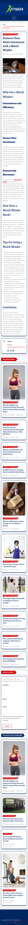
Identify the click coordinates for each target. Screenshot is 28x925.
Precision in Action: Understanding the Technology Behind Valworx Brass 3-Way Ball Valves (13, 430)
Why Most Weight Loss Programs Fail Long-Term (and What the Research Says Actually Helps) (14, 408)
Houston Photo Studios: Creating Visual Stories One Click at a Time (14, 620)
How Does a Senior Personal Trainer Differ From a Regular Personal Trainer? (13, 895)
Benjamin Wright (9, 415)
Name (5, 699)
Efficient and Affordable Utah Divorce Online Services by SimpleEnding (13, 452)
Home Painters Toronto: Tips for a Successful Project (14, 565)
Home (4, 24)
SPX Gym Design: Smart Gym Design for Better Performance (13, 820)
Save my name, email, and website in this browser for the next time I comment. (13, 718)
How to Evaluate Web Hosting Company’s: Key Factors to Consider (13, 641)
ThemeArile (20, 922)
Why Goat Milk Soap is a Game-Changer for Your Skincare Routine (13, 523)
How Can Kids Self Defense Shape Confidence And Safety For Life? (13, 839)
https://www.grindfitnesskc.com (16, 347)
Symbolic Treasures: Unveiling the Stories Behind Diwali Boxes (13, 471)
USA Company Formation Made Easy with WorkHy (13, 660)
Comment (6, 685)
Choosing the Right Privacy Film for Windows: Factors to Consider (13, 600)
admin (7, 54)
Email (5, 707)
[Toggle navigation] (14, 18)
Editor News (11, 922)
